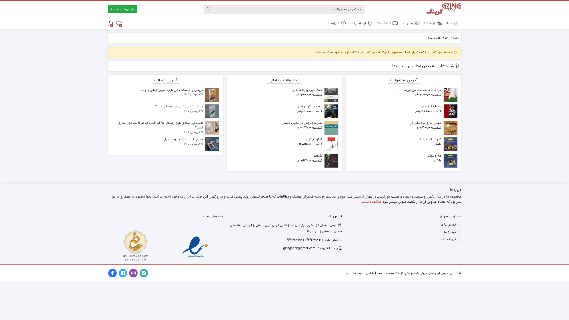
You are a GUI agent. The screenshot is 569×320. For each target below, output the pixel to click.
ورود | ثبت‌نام (120, 9)
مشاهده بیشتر (371, 202)
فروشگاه (429, 23)
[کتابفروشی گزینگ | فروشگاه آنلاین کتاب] (443, 9)
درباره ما (333, 23)
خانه (449, 23)
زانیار (349, 273)
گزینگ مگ (384, 23)
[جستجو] (208, 9)
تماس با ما (448, 224)
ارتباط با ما (358, 23)
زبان (409, 23)
